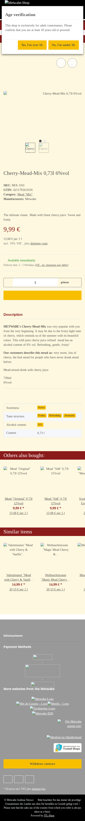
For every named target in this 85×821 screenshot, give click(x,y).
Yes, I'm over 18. (32, 45)
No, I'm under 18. (63, 45)
